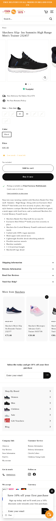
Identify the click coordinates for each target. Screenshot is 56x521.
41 (5, 114)
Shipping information (12, 263)
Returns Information (11, 269)
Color (4, 129)
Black (6, 134)
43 (20, 114)
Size (9, 108)
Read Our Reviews (10, 275)
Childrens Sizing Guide (36, 457)
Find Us (5, 457)
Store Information (8, 453)
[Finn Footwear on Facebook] (34, 474)
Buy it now (28, 177)
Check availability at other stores (17, 193)
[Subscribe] (47, 375)
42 (13, 114)
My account (6, 461)
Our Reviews (7, 450)
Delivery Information (35, 450)
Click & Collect (33, 453)
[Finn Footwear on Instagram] (29, 474)
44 (27, 114)
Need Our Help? (9, 282)
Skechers (20, 291)
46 (42, 114)
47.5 (6, 121)
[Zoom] (45, 77)
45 (34, 114)
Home (4, 28)
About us (5, 446)
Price (4, 143)
